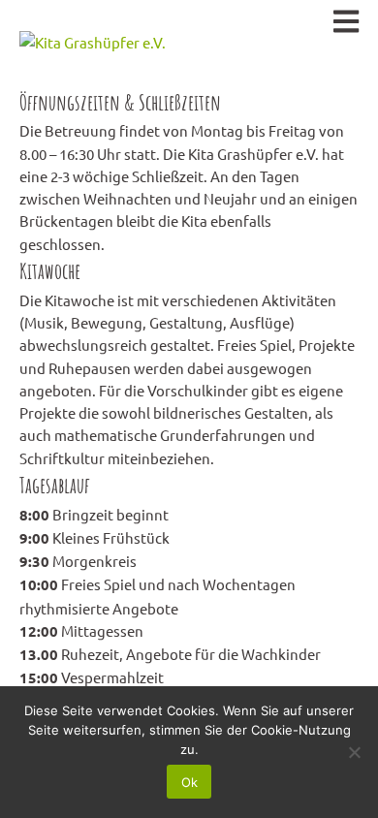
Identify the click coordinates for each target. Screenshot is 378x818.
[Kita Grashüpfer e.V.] (92, 41)
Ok (189, 782)
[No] (353, 752)
